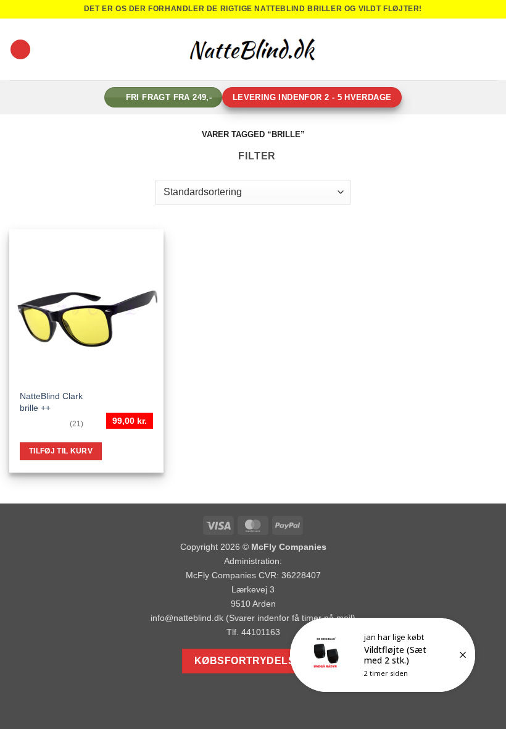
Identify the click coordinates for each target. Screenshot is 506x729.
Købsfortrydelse (248, 660)
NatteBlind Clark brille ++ (51, 402)
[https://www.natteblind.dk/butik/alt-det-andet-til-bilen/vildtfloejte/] (382, 655)
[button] (20, 50)
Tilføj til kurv (61, 451)
